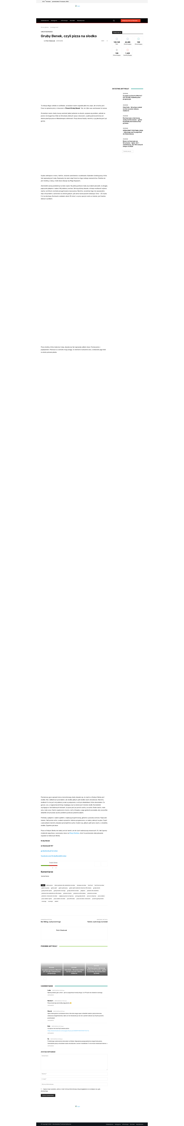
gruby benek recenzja (59, 890)
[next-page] (45, 979)
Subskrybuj (127, 49)
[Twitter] (142, 1)
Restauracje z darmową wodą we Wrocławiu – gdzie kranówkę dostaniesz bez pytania (96, 970)
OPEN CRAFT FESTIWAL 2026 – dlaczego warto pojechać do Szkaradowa (133, 132)
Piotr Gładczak (50, 40)
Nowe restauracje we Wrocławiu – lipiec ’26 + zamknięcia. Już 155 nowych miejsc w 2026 (133, 143)
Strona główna (45, 27)
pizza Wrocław (71, 898)
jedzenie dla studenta (93, 890)
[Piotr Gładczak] (42, 41)
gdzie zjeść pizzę (63, 888)
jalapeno (83, 890)
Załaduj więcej (127, 151)
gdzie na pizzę (45, 888)
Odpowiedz (51, 995)
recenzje (50, 901)
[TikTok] (140, 1)
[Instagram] (137, 1)
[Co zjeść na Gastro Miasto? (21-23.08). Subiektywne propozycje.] (52, 962)
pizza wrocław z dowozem (83, 898)
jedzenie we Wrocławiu (80, 893)
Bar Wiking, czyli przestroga (51, 922)
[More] (92, 47)
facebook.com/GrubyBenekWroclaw (53, 856)
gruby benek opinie (47, 890)
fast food (90, 885)
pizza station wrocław (59, 898)
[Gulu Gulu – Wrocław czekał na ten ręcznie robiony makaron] (74, 962)
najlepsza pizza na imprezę (66, 896)
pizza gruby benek (80, 896)
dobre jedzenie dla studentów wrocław (65, 885)
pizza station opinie (47, 898)
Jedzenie (51, 967)
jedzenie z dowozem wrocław (49, 896)
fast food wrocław (99, 885)
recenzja (44, 901)
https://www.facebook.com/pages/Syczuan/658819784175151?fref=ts (68, 1030)
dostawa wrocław (81, 885)
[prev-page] (42, 979)
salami (56, 901)
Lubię (116, 38)
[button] (114, 20)
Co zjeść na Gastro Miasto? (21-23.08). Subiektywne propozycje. (51, 971)
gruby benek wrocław (73, 890)
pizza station (101, 896)
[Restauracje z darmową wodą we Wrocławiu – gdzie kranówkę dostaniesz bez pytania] (97, 962)
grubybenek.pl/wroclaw (49, 851)
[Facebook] (135, 1)
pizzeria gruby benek (98, 898)
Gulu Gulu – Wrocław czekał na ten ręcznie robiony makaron (74, 971)
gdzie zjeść (54, 888)
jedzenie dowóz (67, 893)
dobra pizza (49, 885)
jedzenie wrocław (92, 893)
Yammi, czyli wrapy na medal (97, 922)
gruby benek (96, 888)
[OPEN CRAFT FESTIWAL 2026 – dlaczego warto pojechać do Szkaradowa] (116, 131)
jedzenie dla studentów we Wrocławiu (51, 893)
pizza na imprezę (91, 896)
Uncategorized (54, 27)
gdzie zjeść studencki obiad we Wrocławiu (80, 888)
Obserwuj (128, 38)
